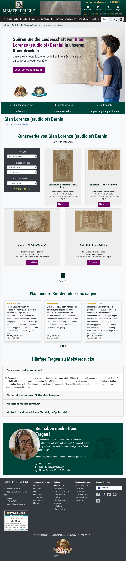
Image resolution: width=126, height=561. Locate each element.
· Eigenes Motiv (59, 488)
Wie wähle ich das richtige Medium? (23, 403)
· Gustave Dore (80, 500)
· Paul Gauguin (80, 491)
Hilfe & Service (84, 19)
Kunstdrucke (12, 19)
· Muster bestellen (60, 509)
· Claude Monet (80, 488)
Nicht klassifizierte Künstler (30, 25)
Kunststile (45, 19)
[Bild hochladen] (121, 19)
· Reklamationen (38, 500)
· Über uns (36, 503)
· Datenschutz (37, 494)
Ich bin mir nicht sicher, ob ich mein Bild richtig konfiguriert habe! (37, 412)
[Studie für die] (63, 166)
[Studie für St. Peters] (32, 221)
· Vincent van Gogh (81, 485)
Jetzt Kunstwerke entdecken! (29, 69)
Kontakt (95, 19)
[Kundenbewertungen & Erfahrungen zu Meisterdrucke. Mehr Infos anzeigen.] (16, 520)
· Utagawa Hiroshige (82, 497)
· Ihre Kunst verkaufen (61, 491)
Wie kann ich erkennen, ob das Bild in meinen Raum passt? (34, 395)
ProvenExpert (18, 336)
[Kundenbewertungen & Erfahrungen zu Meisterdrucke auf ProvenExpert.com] (39, 91)
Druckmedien (70, 19)
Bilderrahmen (57, 19)
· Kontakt (36, 485)
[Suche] (110, 19)
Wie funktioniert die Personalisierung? (24, 370)
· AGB (34, 491)
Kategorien (34, 19)
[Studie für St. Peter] (104, 159)
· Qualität (57, 497)
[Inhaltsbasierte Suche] (115, 19)
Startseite (6, 25)
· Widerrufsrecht (38, 497)
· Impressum (37, 488)
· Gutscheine (58, 506)
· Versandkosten (59, 494)
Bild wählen (62, 204)
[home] (4, 19)
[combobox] (109, 488)
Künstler (23, 19)
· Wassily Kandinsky (81, 494)
